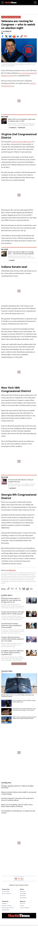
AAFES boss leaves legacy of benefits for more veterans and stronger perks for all (11, 600)
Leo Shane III (7, 31)
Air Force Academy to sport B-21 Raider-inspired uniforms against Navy (23, 701)
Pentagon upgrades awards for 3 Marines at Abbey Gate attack (17, 787)
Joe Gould (11, 260)
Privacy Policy (6, 891)
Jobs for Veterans (24, 907)
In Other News (6, 595)
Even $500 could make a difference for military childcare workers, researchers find (12, 652)
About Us (22, 903)
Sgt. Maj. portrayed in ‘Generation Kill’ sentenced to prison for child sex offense (17, 799)
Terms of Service (6, 893)
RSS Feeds (23, 895)
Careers (22, 905)
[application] (19, 683)
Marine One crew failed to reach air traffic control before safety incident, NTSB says (17, 805)
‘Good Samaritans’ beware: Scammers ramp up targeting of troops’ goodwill (11, 625)
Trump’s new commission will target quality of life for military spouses (12, 613)
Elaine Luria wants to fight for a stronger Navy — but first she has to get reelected (21, 253)
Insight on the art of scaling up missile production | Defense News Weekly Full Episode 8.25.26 (24, 717)
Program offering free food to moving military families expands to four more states (12, 639)
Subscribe (22, 891)
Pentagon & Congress (11, 17)
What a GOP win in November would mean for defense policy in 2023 (21, 120)
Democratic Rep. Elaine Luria (22, 142)
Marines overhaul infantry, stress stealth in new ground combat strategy (18, 793)
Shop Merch (23, 898)
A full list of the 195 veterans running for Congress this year (21, 481)
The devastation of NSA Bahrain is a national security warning (18, 812)
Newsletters (23, 893)
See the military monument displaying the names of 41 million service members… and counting (24, 709)
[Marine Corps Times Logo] (11, 2)
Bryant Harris (21, 127)
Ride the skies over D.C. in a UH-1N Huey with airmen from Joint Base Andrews (17, 695)
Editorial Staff (5, 910)
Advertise (4, 903)
